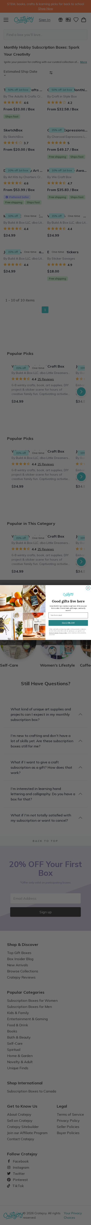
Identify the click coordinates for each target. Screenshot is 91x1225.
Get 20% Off (68, 622)
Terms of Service (54, 633)
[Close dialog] (88, 588)
